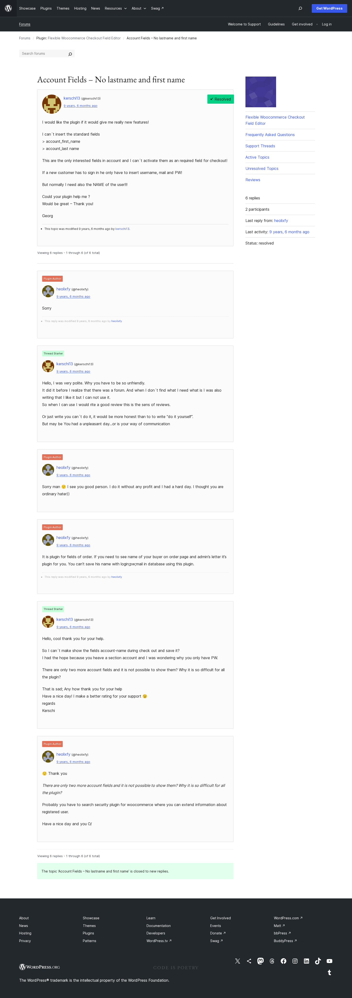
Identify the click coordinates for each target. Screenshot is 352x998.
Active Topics (257, 157)
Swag (216, 941)
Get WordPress (329, 8)
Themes (89, 926)
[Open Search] (300, 8)
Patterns (89, 941)
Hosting (25, 933)
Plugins (88, 933)
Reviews (252, 179)
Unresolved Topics (261, 168)
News (23, 926)
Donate (218, 933)
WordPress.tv (159, 941)
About (24, 918)
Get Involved (220, 918)
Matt (279, 926)
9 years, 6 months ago (80, 106)
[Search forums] (70, 53)
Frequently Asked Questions (270, 134)
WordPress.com (288, 918)
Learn (151, 918)
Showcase (91, 918)
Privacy (25, 941)
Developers (156, 933)
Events (215, 926)
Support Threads (260, 145)
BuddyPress (285, 941)
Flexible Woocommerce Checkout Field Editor (84, 38)
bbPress (282, 933)
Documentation (159, 926)
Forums (24, 24)
